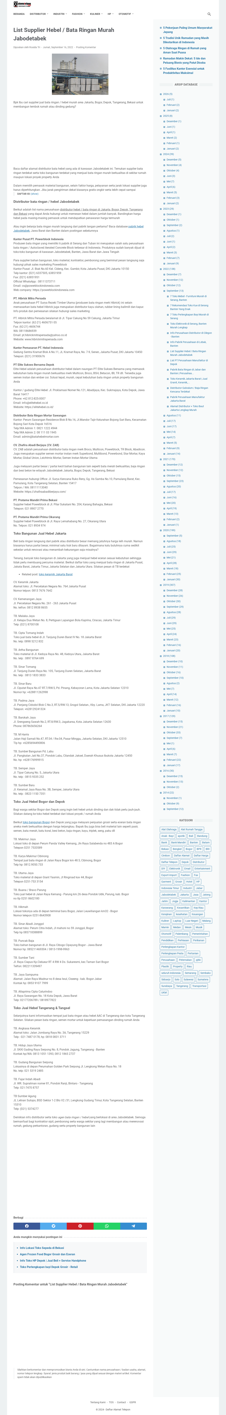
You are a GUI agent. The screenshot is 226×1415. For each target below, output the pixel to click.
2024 (168, 154)
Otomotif (125, 14)
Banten (194, 842)
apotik (181, 836)
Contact (121, 1402)
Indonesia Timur (170, 888)
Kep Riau (198, 907)
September (174, 225)
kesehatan (182, 914)
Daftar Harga (201, 855)
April (171, 132)
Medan (177, 927)
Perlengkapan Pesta (172, 953)
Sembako (205, 973)
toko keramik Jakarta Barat (56, 574)
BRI (208, 849)
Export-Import (169, 875)
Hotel (189, 881)
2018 (169, 656)
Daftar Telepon (169, 862)
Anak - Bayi (167, 836)
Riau (189, 966)
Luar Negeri (191, 920)
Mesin (188, 927)
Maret (172, 137)
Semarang (190, 973)
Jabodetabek (168, 894)
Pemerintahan (200, 933)
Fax (196, 875)
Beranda (19, 14)
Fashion (77, 14)
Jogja (175, 901)
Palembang (182, 933)
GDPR (132, 1402)
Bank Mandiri (178, 842)
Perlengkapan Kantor (173, 946)
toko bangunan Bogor (36, 822)
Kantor (203, 901)
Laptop (177, 920)
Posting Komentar (86, 47)
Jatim (164, 901)
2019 (169, 584)
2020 (169, 530)
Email (187, 868)
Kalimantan (188, 901)
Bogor (189, 849)
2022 (169, 268)
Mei (170, 181)
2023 (168, 208)
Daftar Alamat (182, 855)
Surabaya (166, 986)
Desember (174, 121)
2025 (168, 115)
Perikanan (198, 940)
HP (109, 14)
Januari (173, 110)
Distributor (38, 14)
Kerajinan (166, 914)
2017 (169, 716)
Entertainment (202, 868)
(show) (34, 193)
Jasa (195, 894)
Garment (166, 881)
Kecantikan (183, 907)
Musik (199, 927)
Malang (206, 920)
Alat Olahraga (169, 829)
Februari (173, 105)
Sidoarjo (165, 979)
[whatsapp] (107, 1226)
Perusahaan (168, 959)
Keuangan (197, 914)
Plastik (165, 966)
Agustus (173, 230)
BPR (199, 849)
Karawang (167, 907)
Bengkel (177, 849)
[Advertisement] (80, 137)
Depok (185, 862)
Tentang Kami (97, 1402)
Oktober (173, 170)
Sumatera (203, 979)
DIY (163, 868)
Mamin (165, 927)
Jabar (199, 888)
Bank (164, 842)
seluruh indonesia (171, 973)
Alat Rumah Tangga (192, 829)
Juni (171, 126)
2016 (168, 770)
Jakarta (184, 894)
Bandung (202, 836)
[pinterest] (80, 1226)
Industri (58, 14)
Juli (170, 99)
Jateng (206, 894)
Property (178, 966)
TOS (111, 1402)
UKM (164, 992)
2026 (168, 94)
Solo (177, 979)
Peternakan (185, 959)
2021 (169, 459)
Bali (191, 836)
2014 (168, 792)
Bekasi (165, 849)
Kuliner (95, 14)
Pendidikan (167, 940)
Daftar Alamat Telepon (118, 1409)
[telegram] (133, 1226)
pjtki (198, 959)
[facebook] (26, 1226)
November (174, 165)
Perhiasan (183, 940)
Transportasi (199, 986)
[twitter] (53, 1226)
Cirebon (165, 855)
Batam (206, 842)
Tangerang (182, 986)
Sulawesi (188, 979)
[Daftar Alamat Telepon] (24, 4)
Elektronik (174, 868)
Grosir (178, 881)
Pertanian (193, 953)
